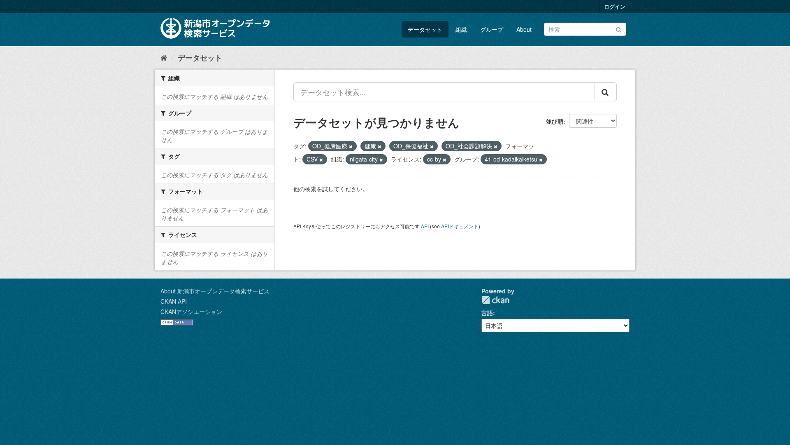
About (524, 29)
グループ (491, 29)
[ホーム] (163, 57)
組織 (461, 29)
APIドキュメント (460, 226)
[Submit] (618, 28)
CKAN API (173, 301)
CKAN (495, 300)
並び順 (554, 121)
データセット (425, 29)
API (425, 226)
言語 (487, 313)
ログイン (614, 6)
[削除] (351, 146)
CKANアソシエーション (191, 311)
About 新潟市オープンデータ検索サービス (215, 291)
